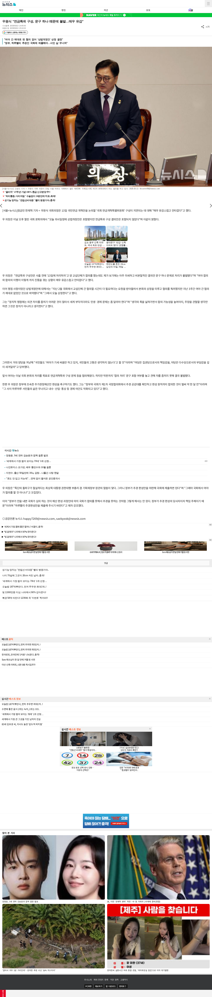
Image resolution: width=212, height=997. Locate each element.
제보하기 (98, 986)
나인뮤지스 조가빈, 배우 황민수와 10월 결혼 (28, 467)
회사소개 (88, 979)
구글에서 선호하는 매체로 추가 (16, 32)
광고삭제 (3, 993)
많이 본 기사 (8, 833)
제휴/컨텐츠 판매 (101, 979)
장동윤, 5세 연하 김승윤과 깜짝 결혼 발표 (27, 455)
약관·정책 (114, 979)
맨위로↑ (123, 986)
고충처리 (124, 979)
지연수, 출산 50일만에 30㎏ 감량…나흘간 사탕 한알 (32, 473)
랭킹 (63, 10)
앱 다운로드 (111, 986)
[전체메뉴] (208, 3)
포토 (148, 10)
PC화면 (88, 986)
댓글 (106, 563)
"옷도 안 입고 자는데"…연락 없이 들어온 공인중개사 (33, 478)
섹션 (106, 10)
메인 (21, 10)
